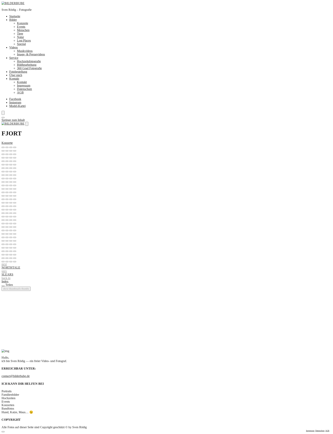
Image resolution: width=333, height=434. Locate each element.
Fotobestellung (18, 71)
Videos (13, 47)
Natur (20, 37)
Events (21, 26)
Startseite (14, 16)
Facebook (15, 99)
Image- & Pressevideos (31, 54)
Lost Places (24, 40)
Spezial (21, 44)
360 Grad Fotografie (29, 68)
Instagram (15, 102)
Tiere (20, 33)
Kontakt (14, 78)
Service (13, 57)
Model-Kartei (17, 106)
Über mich (15, 75)
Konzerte (22, 23)
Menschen (23, 30)
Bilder (13, 19)
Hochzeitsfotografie (29, 61)
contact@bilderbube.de (16, 376)
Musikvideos (25, 51)
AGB (20, 92)
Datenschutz (24, 89)
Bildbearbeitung (26, 64)
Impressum (23, 85)
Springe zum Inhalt (13, 120)
